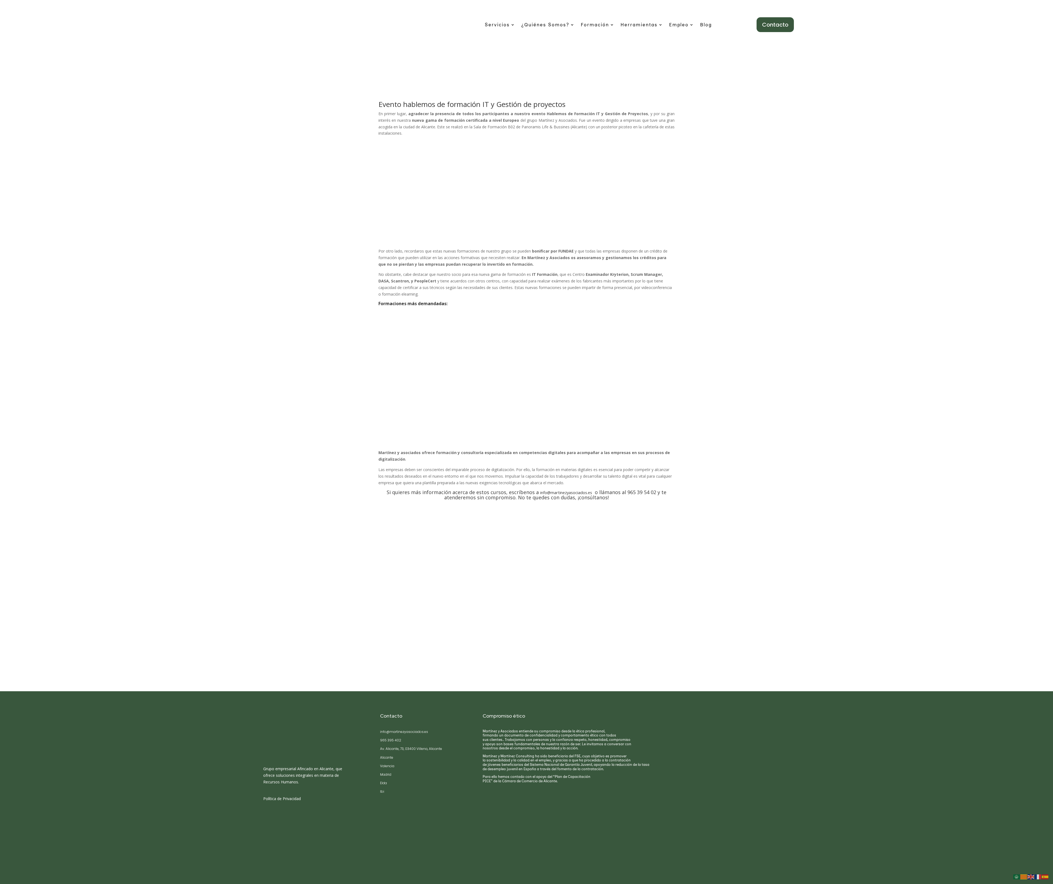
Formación (595, 25)
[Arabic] (1016, 876)
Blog (706, 25)
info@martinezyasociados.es (566, 492)
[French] (1038, 876)
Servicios (497, 25)
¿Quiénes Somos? (545, 25)
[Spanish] (1045, 876)
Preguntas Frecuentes (297, 839)
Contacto (775, 25)
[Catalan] (1023, 876)
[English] (1031, 876)
